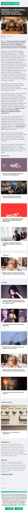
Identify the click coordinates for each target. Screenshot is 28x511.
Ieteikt (10, 36)
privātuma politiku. (20, 505)
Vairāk (7, 471)
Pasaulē (4, 306)
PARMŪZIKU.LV (7, 3)
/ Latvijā (15, 3)
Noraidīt (18, 508)
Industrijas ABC (5, 436)
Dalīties (4, 36)
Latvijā (3, 178)
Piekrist (9, 508)
